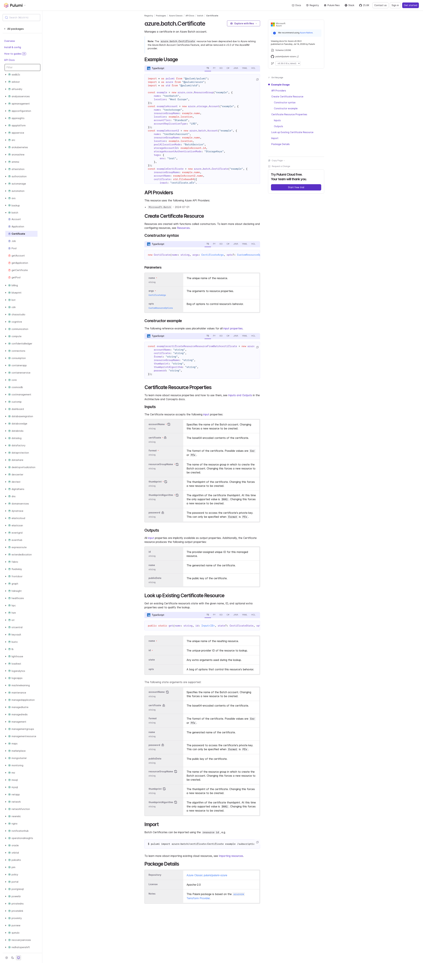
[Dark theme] (12, 957)
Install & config (12, 47)
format (153, 450)
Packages (161, 15)
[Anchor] (208, 23)
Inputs (277, 120)
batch (200, 15)
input (206, 414)
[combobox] (21, 17)
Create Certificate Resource (287, 96)
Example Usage (280, 84)
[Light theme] (6, 957)
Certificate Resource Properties (289, 114)
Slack (351, 5)
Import (274, 138)
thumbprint (155, 481)
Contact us (380, 5)
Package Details (280, 144)
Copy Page (277, 160)
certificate (155, 437)
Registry (314, 5)
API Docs (9, 60)
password (154, 512)
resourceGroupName (161, 464)
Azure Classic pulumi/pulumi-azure (207, 875)
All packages (15, 28)
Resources (183, 228)
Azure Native (306, 32)
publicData (155, 578)
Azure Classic (176, 15)
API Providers (278, 90)
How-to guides (14, 53)
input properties (233, 328)
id (150, 551)
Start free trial (296, 187)
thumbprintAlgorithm (161, 495)
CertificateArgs (212, 254)
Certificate (212, 15)
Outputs (278, 126)
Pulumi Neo (333, 5)
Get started (410, 5)
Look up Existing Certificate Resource (292, 132)
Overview (9, 40)
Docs (298, 5)
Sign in (395, 5)
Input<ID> (208, 625)
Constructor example (286, 108)
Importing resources (231, 856)
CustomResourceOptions (252, 254)
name (152, 565)
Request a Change (281, 166)
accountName (157, 424)
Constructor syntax (285, 102)
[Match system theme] (18, 957)
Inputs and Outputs (240, 395)
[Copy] (257, 79)
